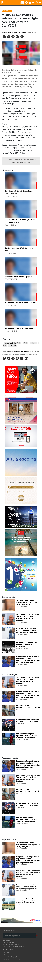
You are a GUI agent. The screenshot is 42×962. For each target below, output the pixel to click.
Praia (25, 343)
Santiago (12, 345)
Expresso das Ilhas (11, 32)
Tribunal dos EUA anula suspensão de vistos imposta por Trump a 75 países (28, 602)
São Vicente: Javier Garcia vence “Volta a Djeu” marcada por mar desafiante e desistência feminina (28, 617)
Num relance (8, 949)
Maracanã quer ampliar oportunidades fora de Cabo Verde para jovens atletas (26, 735)
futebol (33, 343)
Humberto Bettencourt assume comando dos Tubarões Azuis (27, 720)
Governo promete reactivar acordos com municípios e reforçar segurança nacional (27, 630)
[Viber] (17, 358)
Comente (13, 162)
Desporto (5, 10)
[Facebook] (4, 36)
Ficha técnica (7, 953)
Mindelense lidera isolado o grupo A (18, 276)
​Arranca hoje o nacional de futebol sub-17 (20, 302)
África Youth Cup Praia (12, 343)
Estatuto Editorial (8, 955)
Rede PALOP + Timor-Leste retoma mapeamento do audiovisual (26, 644)
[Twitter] (8, 36)
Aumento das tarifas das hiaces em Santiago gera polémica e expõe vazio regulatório (27, 901)
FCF (4, 345)
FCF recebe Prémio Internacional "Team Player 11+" (28, 706)
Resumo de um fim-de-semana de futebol (20, 328)
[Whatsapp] (13, 36)
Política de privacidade (10, 957)
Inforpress (22, 32)
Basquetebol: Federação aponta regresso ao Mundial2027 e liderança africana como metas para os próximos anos (28, 659)
